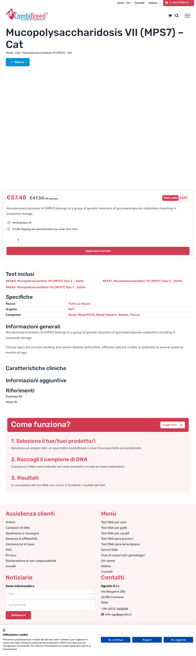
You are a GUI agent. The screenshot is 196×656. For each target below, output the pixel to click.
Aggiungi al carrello (98, 251)
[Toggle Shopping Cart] (170, 16)
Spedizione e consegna (22, 533)
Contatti (107, 571)
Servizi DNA (109, 550)
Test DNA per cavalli (115, 533)
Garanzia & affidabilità (21, 538)
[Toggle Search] (177, 15)
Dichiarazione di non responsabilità (31, 561)
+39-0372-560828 (114, 609)
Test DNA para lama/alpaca (120, 544)
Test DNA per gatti (114, 528)
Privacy (11, 555)
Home (9, 52)
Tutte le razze (79, 303)
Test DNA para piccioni (117, 538)
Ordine (10, 522)
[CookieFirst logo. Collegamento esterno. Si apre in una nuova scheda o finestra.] (4, 630)
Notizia (106, 566)
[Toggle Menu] (187, 15)
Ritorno (19, 62)
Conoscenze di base (20, 544)
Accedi (11, 566)
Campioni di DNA (18, 528)
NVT (71, 309)
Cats (18, 52)
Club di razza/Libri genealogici (123, 555)
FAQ (8, 550)
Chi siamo (108, 561)
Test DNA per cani (113, 522)
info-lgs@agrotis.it (118, 614)
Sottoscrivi (18, 615)
